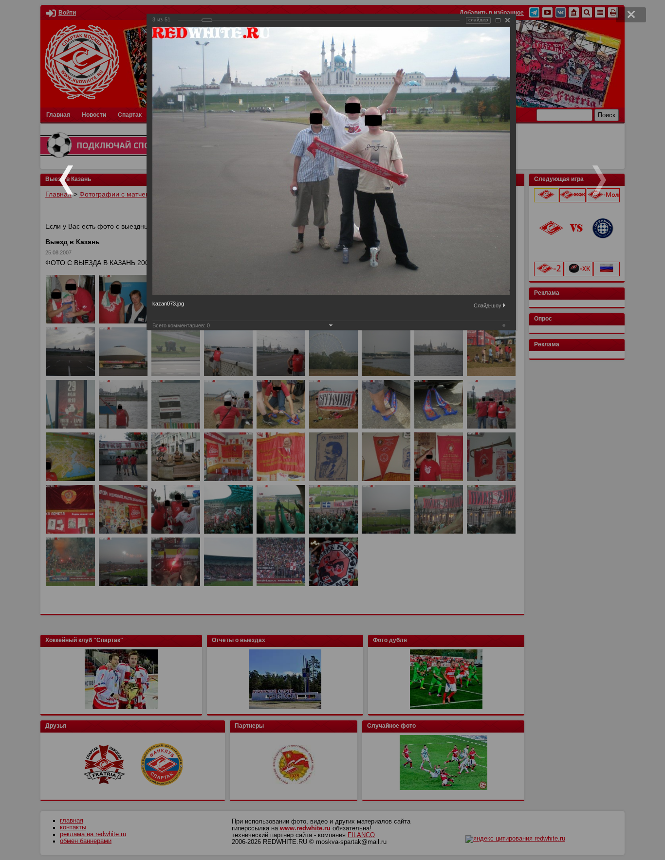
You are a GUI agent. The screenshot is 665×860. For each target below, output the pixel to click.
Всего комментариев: (181, 325)
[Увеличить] (498, 20)
